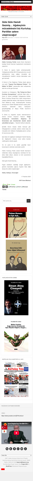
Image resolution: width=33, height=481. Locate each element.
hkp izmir (4, 37)
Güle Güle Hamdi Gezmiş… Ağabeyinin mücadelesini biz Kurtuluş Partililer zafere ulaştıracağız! (16, 28)
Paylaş (4, 189)
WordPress (9, 466)
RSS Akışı (7, 448)
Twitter (10, 448)
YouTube (25, 448)
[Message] (24, 187)
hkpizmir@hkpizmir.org (23, 462)
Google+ (18, 448)
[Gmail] (18, 187)
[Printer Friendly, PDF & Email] (9, 184)
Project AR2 (24, 464)
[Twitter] (6, 187)
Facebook (14, 448)
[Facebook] (3, 187)
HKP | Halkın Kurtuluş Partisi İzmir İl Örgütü (16, 8)
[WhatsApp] (12, 187)
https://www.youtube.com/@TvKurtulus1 (12, 416)
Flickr (21, 448)
